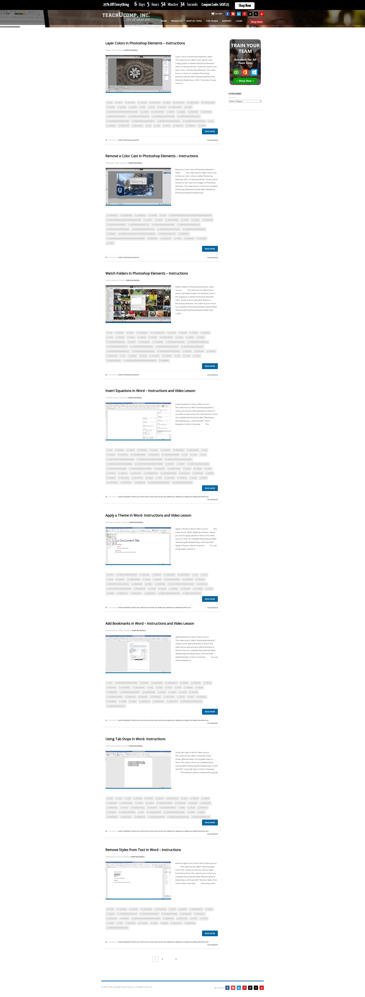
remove (112, 125)
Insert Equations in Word (141, 468)
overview (207, 112)
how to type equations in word (180, 459)
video (203, 125)
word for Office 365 (193, 593)
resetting (161, 584)
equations (155, 455)
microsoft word (169, 473)
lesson (182, 112)
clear (111, 909)
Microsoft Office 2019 (128, 914)
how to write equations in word (149, 464)
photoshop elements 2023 (195, 121)
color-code (193, 102)
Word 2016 (127, 482)
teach (167, 125)
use (178, 356)
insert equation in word (199, 464)
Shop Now (245, 6)
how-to (163, 107)
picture (188, 351)
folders (206, 333)
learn (171, 112)
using (187, 356)
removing (125, 125)
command (141, 215)
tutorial (191, 125)
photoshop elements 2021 (144, 121)
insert (181, 464)
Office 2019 (154, 497)
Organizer (145, 342)
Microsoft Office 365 (150, 914)
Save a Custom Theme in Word (182, 584)
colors (111, 107)
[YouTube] (261, 14)
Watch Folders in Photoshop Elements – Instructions (147, 273)
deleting (166, 450)
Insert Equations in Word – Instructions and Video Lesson (150, 390)
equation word (139, 455)
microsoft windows (116, 342)
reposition (113, 807)
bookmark (158, 683)
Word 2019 (141, 482)
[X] (256, 14)
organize (194, 112)
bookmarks (172, 683)
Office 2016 (144, 497)
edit (143, 107)
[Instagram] (233, 14)
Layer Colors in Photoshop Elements (123, 112)
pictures (200, 351)
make (209, 468)
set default (140, 589)
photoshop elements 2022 (170, 121)
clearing (122, 909)
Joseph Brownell (130, 50)
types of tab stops (128, 812)
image (159, 220)
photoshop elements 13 (199, 342)
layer (189, 107)
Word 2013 (113, 482)
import (154, 337)
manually (137, 473)
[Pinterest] (244, 14)
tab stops (153, 807)
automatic (143, 333)
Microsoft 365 (152, 473)
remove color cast (168, 234)
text (160, 478)
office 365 (185, 473)
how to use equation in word (120, 464)
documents (193, 450)
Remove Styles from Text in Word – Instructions (143, 849)
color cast (113, 215)
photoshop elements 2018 (164, 116)
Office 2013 (135, 497)
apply (120, 102)
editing (112, 455)
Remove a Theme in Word (118, 584)
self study (138, 125)
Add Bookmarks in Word (127, 683)
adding (120, 333)
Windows (165, 360)
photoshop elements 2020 (119, 121)
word (204, 478)
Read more (210, 131)
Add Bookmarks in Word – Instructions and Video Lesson (150, 623)
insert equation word (117, 468)
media (201, 337)
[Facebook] (227, 14)
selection (153, 238)
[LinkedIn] (239, 14)
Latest (120, 140)
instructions (176, 107)
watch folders (114, 360)
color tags (180, 102)
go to (170, 687)
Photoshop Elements (131, 140)
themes (174, 589)
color (167, 102)
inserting (160, 468)
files (194, 455)
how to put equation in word (150, 459)
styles (204, 918)
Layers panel (159, 112)
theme (163, 589)
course (123, 107)
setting (133, 356)
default (158, 575)
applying (131, 102)
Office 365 (162, 497)
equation (123, 455)
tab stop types (138, 807)
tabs (182, 807)
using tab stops (155, 812)
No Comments (212, 140)
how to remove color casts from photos (124, 220)
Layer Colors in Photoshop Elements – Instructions (145, 43)
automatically (158, 333)
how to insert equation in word (121, 459)
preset (210, 473)
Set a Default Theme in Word (120, 589)
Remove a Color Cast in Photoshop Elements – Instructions (152, 155)
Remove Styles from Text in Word (147, 918)
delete (133, 107)
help (152, 107)
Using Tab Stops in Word (175, 812)
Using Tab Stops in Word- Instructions (135, 738)
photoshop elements (117, 116)
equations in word (171, 455)
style (195, 918)
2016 (120, 798)
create (183, 333)
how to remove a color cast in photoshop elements (191, 215)
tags (158, 125)
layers (145, 112)
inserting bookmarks (130, 692)
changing (156, 102)
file (185, 455)
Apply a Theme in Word (127, 575)
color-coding (209, 102)
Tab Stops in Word (169, 807)
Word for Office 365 (201, 497)
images (142, 337)
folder (194, 333)
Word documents (157, 817)
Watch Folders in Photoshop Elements (141, 360)
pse (212, 121)
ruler (125, 807)
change (143, 102)
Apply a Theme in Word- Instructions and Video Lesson (148, 515)
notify (132, 342)
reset (150, 584)
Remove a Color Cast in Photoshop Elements (138, 234)
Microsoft (127, 497)
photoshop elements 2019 (189, 116)
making (112, 473)
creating (143, 450)
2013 (110, 798)
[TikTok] (250, 14)
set (124, 356)
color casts (127, 215)
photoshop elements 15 (140, 116)
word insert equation (183, 482)
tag (149, 125)
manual (124, 473)
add (110, 102)
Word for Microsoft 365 (160, 482)
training (179, 125)
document (180, 450)
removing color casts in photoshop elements (126, 238)
